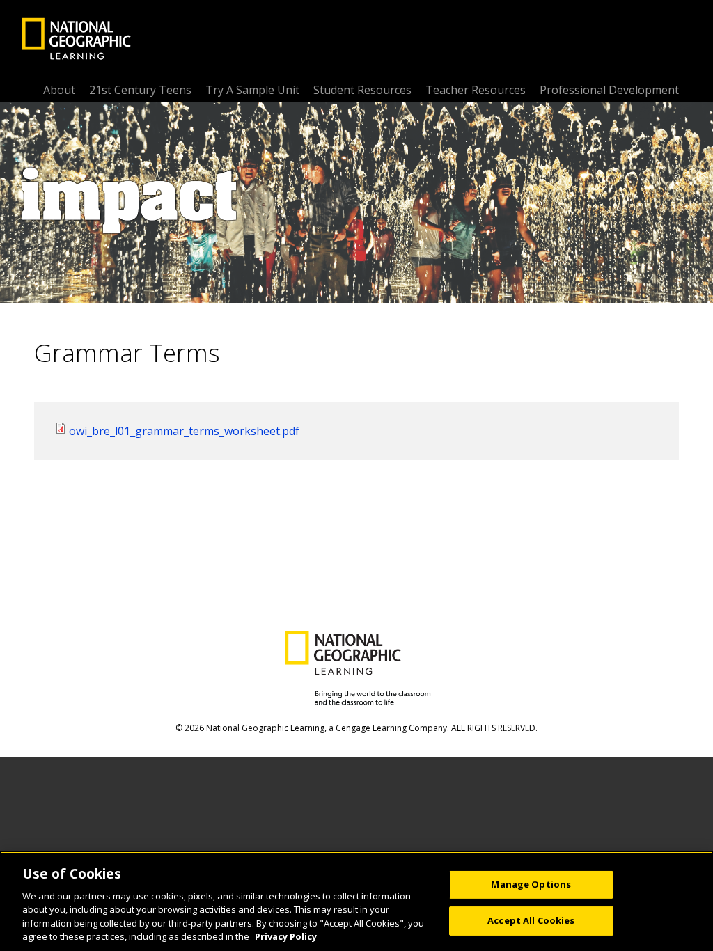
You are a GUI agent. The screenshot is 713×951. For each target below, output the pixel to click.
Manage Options (531, 884)
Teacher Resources (475, 89)
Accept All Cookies (530, 920)
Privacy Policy (286, 936)
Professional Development (609, 89)
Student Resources (362, 89)
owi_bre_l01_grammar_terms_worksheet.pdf (184, 431)
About (59, 89)
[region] (356, 901)
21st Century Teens (140, 89)
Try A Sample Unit (252, 89)
